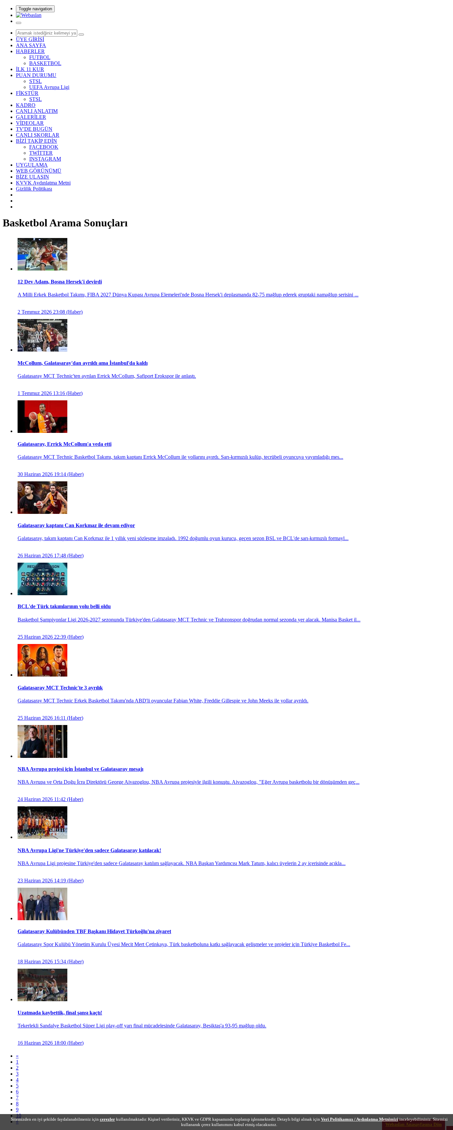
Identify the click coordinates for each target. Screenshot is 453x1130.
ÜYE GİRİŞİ (30, 39)
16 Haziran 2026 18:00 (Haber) (142, 1028)
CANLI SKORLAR (37, 135)
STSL (35, 81)
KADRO (25, 105)
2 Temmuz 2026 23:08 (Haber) (188, 297)
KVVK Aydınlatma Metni (43, 183)
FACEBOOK (43, 147)
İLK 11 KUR (30, 69)
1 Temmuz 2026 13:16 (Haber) (107, 378)
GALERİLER (31, 117)
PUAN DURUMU (36, 75)
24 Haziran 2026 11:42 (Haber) (188, 784)
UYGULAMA (32, 165)
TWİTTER (41, 153)
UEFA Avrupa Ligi (49, 87)
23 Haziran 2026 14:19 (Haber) (182, 865)
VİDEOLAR (30, 123)
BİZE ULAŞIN (32, 177)
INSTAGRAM (45, 159)
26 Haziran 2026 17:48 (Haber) (183, 540)
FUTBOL (39, 57)
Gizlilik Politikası (34, 189)
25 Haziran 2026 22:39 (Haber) (189, 621)
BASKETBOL (45, 63)
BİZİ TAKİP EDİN (36, 141)
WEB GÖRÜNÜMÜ (38, 171)
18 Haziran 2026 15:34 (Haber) (184, 946)
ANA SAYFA (31, 45)
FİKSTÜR (27, 93)
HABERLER (30, 51)
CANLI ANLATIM (37, 111)
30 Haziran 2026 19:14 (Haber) (180, 459)
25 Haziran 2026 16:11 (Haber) (163, 703)
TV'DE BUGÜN (34, 129)
